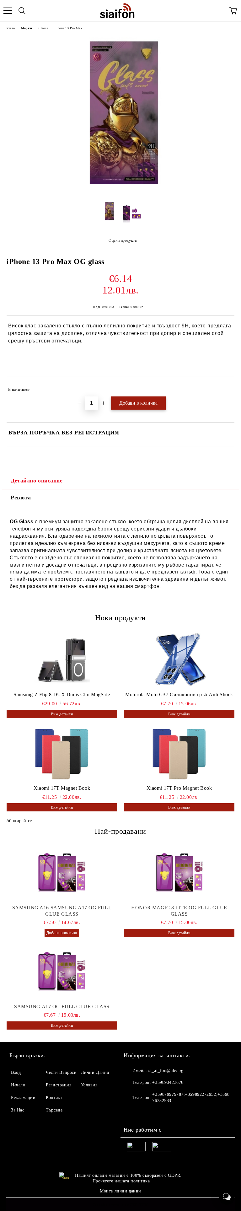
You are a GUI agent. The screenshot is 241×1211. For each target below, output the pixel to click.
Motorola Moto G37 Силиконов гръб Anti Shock (179, 694)
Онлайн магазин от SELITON (120, 1205)
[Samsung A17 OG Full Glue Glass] (62, 972)
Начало (9, 28)
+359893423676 (167, 1082)
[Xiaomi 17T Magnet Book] (62, 753)
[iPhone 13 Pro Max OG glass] (120, 193)
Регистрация (58, 1085)
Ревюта (21, 497)
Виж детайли (62, 714)
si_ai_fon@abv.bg (165, 1070)
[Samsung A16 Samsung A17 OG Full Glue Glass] (62, 873)
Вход (16, 1072)
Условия (89, 1085)
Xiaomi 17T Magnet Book (62, 788)
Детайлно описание (37, 480)
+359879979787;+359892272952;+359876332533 (190, 1097)
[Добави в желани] (225, 386)
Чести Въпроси (61, 1072)
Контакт (54, 1097)
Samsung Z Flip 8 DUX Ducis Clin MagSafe (61, 694)
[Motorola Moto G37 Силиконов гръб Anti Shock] (179, 660)
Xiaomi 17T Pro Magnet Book (179, 788)
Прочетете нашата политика (121, 1181)
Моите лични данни (120, 1191)
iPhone (43, 28)
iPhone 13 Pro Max (69, 28)
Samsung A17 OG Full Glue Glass (62, 1006)
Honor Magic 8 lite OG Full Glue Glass (179, 911)
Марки (26, 28)
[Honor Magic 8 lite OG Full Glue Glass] (179, 873)
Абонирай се (19, 820)
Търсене (54, 1110)
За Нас (17, 1110)
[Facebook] (132, 1113)
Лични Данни (95, 1072)
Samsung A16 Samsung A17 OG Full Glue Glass (61, 911)
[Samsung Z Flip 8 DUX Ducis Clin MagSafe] (62, 660)
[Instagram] (146, 1113)
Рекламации (23, 1097)
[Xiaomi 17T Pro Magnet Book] (179, 753)
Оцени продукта (123, 240)
